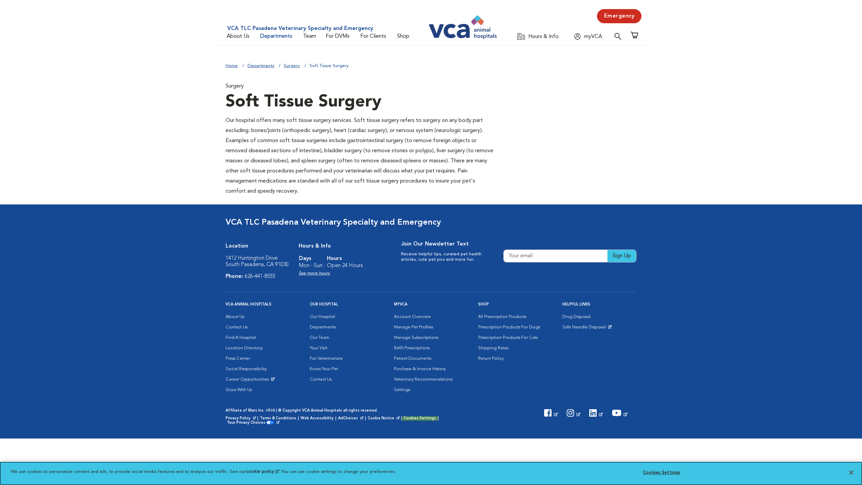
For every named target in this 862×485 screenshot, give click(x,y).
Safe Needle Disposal (585, 328)
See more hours (314, 273)
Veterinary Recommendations (423, 379)
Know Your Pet (324, 369)
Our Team (319, 337)
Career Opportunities (248, 381)
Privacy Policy (241, 419)
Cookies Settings (420, 418)
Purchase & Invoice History (420, 369)
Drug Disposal (576, 317)
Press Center (238, 358)
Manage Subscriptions (416, 337)
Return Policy (491, 358)
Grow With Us (239, 390)
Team (309, 36)
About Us (238, 36)
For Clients (373, 36)
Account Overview (412, 317)
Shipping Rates (493, 348)
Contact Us (236, 327)
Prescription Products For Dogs (509, 327)
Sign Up (621, 256)
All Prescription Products (502, 317)
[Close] (851, 472)
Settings (402, 390)
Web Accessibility (317, 418)
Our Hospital (322, 317)
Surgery (292, 66)
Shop (403, 36)
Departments (276, 36)
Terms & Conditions (278, 418)
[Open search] (619, 36)
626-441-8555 (260, 276)
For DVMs (338, 36)
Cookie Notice (384, 419)
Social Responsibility (246, 369)
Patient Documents (412, 358)
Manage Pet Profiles (413, 327)
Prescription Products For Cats (508, 337)
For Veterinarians (326, 358)
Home (232, 66)
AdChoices (351, 419)
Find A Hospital (241, 337)
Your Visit (318, 348)
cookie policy (262, 472)
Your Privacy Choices (248, 423)
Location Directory (244, 348)
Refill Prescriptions (412, 348)
